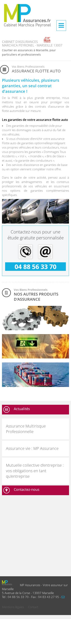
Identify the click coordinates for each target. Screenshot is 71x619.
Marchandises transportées (23, 383)
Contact (33, 607)
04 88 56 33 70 (35, 266)
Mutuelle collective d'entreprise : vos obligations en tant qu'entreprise (35, 471)
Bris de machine (15, 327)
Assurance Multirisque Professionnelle (26, 428)
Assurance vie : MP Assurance (32, 448)
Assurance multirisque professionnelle (30, 355)
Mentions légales (13, 607)
